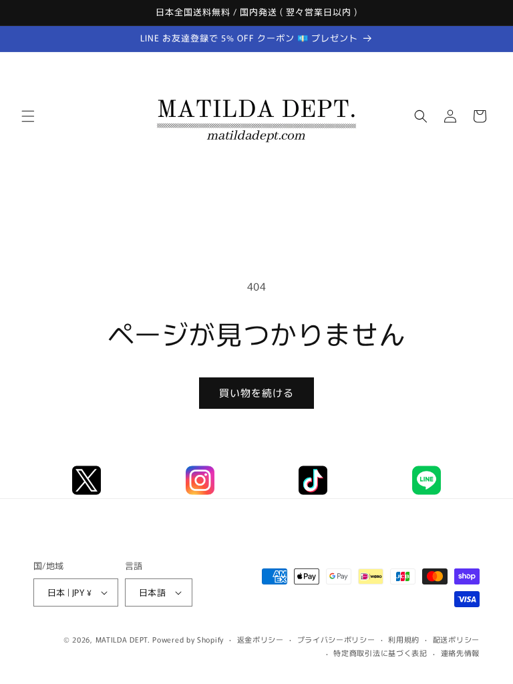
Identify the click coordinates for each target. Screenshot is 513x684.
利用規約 (403, 639)
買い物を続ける (256, 392)
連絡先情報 (460, 652)
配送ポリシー (456, 639)
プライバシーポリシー (336, 639)
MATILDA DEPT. (123, 639)
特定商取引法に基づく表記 (380, 652)
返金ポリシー (260, 639)
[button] (28, 116)
